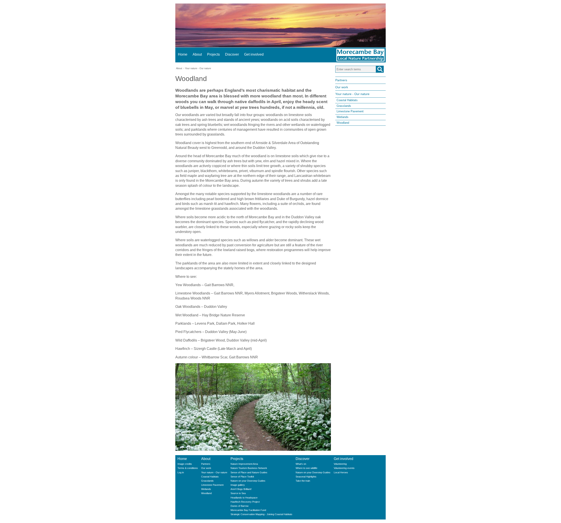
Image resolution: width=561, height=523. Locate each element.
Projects (213, 54)
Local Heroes (341, 472)
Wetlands (342, 117)
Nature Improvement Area (244, 464)
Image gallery (238, 485)
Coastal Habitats (347, 100)
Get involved (254, 54)
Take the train (303, 480)
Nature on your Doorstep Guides (248, 480)
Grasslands (344, 105)
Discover (232, 54)
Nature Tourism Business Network (249, 468)
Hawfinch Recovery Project (245, 501)
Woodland (343, 122)
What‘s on (301, 464)
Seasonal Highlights (306, 476)
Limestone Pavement (350, 111)
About (197, 54)
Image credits (185, 464)
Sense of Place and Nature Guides (249, 472)
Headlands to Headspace (244, 497)
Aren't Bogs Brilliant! (241, 489)
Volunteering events (344, 468)
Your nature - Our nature (198, 68)
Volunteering (340, 464)
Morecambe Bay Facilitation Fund (248, 510)
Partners (341, 80)
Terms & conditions (188, 468)
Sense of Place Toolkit (242, 476)
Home (182, 54)
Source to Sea (238, 493)
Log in (181, 472)
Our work (341, 87)
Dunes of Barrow (240, 506)
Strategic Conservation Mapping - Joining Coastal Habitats (261, 514)
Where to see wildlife (306, 468)
